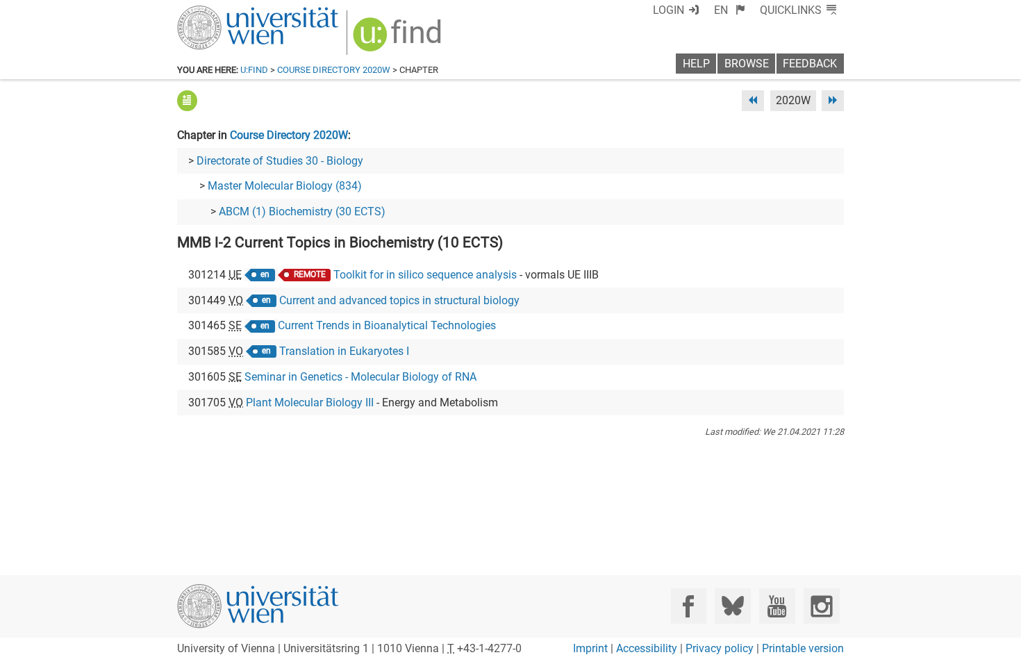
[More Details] (187, 100)
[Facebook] (688, 606)
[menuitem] (729, 10)
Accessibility (646, 648)
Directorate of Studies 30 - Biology (280, 160)
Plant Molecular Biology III (310, 402)
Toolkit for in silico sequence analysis (425, 274)
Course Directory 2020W (333, 70)
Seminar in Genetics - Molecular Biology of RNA (360, 376)
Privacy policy (720, 648)
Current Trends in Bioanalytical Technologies (387, 325)
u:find (254, 70)
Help (696, 63)
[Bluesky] (732, 606)
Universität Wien (225, 12)
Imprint (590, 648)
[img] (399, 39)
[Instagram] (821, 606)
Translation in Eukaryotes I (344, 351)
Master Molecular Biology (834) (285, 185)
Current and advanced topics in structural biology (399, 300)
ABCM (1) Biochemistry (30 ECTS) (302, 211)
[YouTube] (777, 606)
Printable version (803, 648)
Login (668, 10)
